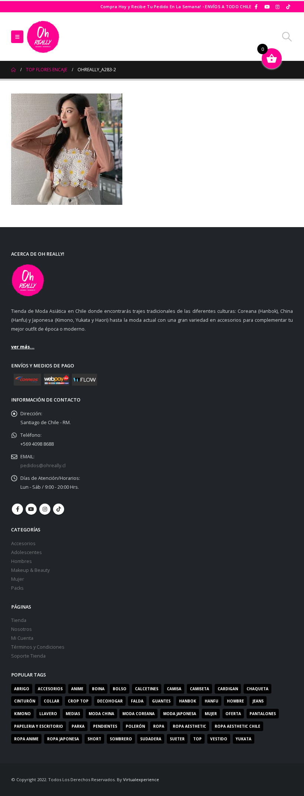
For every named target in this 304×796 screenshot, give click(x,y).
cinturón (24, 701)
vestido (218, 738)
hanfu (211, 701)
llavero (48, 713)
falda (137, 701)
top (197, 738)
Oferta (233, 713)
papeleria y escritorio (38, 726)
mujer (211, 713)
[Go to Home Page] (13, 69)
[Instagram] (277, 7)
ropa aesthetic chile (237, 726)
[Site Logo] (43, 36)
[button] (17, 36)
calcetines (146, 688)
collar (51, 701)
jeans (258, 701)
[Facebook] (256, 7)
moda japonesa (179, 713)
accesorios (50, 688)
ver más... (22, 347)
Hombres (21, 561)
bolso (119, 688)
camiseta (199, 688)
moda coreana (138, 713)
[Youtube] (267, 7)
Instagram (44, 509)
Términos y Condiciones (38, 647)
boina (98, 688)
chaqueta (257, 688)
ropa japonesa (63, 738)
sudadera (150, 738)
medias (73, 713)
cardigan (228, 688)
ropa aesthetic (189, 726)
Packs (17, 588)
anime (77, 688)
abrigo (21, 688)
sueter (177, 738)
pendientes (105, 726)
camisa (174, 688)
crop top (78, 701)
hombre (235, 701)
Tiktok (58, 509)
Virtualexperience (141, 779)
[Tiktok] (288, 7)
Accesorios (23, 543)
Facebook (17, 509)
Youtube (31, 509)
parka (78, 726)
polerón (135, 726)
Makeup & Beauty (30, 570)
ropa (158, 726)
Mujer (17, 579)
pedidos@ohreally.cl (43, 465)
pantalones (263, 713)
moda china (101, 713)
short (94, 738)
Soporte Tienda (28, 656)
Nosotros (21, 629)
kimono (22, 713)
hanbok (187, 701)
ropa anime (26, 738)
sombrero (121, 738)
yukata (243, 738)
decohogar (110, 701)
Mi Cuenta (22, 638)
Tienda (18, 620)
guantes (161, 701)
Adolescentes (26, 552)
